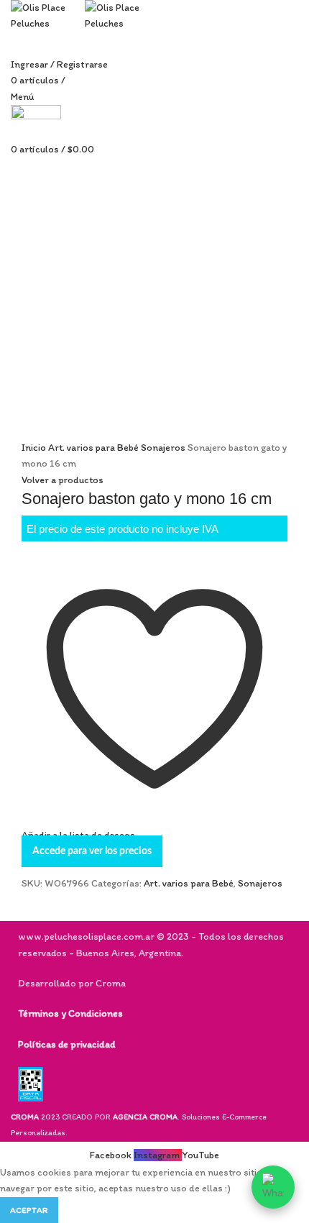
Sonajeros (164, 447)
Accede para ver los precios (92, 851)
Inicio (35, 447)
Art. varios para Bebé (94, 447)
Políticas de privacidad (66, 1044)
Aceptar (29, 1210)
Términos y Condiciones (70, 1013)
